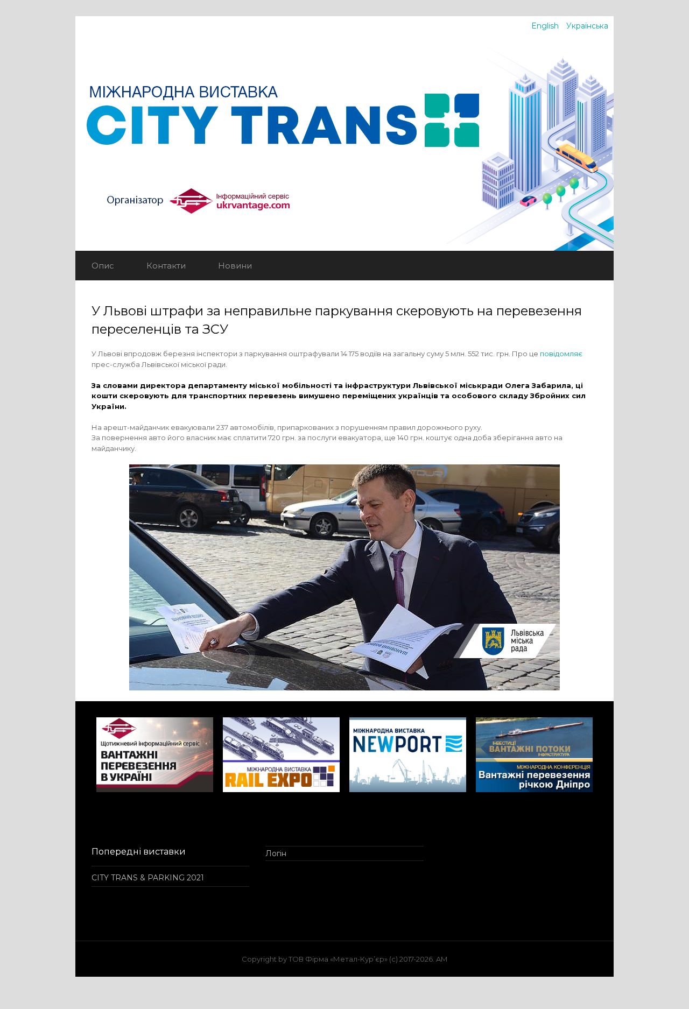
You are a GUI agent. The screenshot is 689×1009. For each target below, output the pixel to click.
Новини (235, 265)
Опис (103, 265)
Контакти (166, 265)
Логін (275, 853)
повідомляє (561, 353)
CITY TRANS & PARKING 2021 (148, 878)
